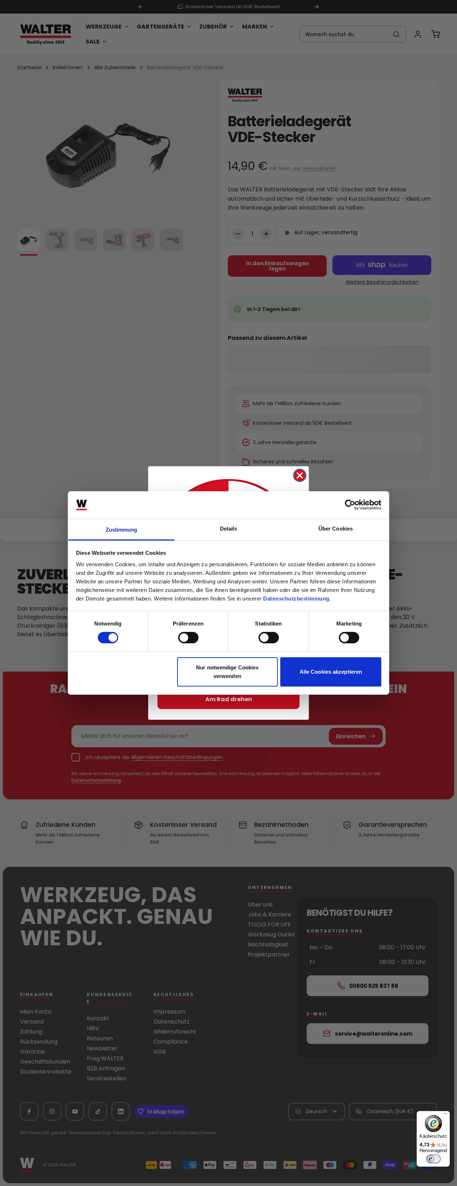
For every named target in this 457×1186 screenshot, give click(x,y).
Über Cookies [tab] (335, 529)
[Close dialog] (299, 475)
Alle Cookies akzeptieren (331, 672)
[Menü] (445, 1115)
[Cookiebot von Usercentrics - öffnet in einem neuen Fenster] (350, 504)
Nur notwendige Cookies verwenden (227, 671)
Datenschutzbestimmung (296, 598)
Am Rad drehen (228, 699)
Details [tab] (228, 529)
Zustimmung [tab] (121, 530)
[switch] (188, 637)
